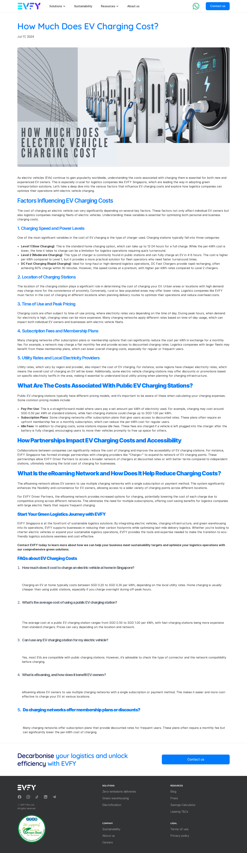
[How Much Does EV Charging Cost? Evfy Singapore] (29, 6)
